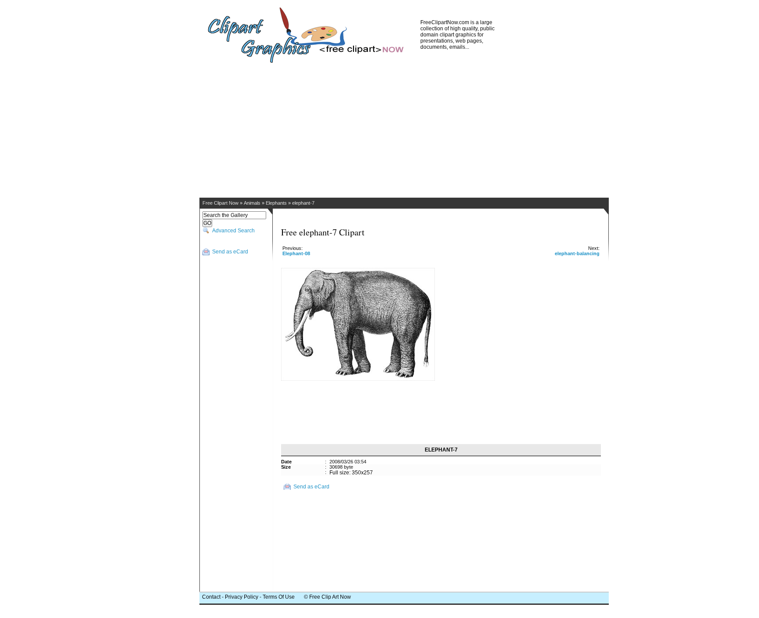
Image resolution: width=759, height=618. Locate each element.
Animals (252, 203)
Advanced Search (233, 231)
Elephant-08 (296, 253)
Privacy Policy (241, 597)
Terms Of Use (279, 597)
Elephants (276, 203)
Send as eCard (230, 252)
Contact (211, 597)
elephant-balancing (577, 253)
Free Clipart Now (220, 203)
